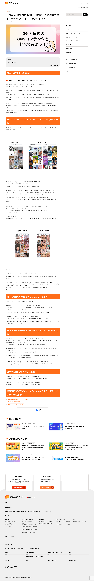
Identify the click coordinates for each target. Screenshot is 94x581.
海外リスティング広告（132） (72, 59)
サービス (55, 3)
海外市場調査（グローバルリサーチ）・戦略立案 (11, 522)
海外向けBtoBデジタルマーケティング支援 (29, 522)
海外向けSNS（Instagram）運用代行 (16, 403)
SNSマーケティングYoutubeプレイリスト (17, 404)
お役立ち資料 (72, 560)
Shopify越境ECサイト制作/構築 (45, 521)
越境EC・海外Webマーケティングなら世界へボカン (19, 399)
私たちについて (77, 3)
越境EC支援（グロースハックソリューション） (29, 533)
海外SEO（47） (69, 48)
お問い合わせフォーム (53, 560)
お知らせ (7, 560)
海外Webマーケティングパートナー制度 (11, 567)
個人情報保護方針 (24, 577)
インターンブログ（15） (71, 67)
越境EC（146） (69, 52)
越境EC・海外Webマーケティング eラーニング (12, 539)
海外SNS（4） (69, 44)
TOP (79, 7)
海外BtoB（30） (69, 56)
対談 (27, 560)
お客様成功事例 (62, 3)
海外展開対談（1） (69, 25)
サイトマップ (30, 577)
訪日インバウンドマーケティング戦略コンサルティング (29, 530)
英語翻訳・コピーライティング (79, 521)
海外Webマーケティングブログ (56, 552)
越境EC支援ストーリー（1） (71, 37)
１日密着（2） (69, 29)
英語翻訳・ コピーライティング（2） (73, 33)
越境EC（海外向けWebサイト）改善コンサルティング (12, 525)
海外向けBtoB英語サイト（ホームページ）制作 (46, 524)
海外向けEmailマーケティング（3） (73, 40)
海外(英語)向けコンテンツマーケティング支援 (18, 401)
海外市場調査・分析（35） (71, 63)
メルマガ (71, 552)
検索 (85, 14)
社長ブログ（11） (69, 71)
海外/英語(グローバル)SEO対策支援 (29, 524)
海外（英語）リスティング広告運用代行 (63, 522)
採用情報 (82, 3)
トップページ (44, 3)
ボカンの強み (50, 3)
